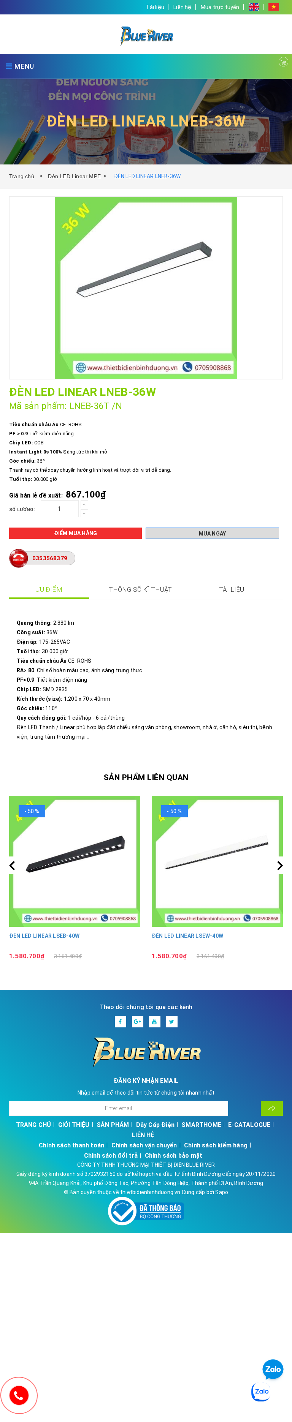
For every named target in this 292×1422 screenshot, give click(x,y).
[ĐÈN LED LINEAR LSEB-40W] (74, 861)
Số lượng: (22, 509)
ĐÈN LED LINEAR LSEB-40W (44, 936)
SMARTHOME (201, 1124)
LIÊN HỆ (143, 1135)
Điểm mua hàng (75, 533)
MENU (23, 66)
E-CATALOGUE (249, 1124)
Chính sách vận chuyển (144, 1145)
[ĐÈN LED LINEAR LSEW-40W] (217, 861)
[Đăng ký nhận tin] (272, 1108)
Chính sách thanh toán (71, 1145)
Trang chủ (23, 176)
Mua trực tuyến (220, 7)
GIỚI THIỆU (74, 1124)
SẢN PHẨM (113, 1124)
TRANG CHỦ (33, 1124)
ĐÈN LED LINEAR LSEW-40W (187, 936)
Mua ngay (212, 534)
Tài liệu (155, 7)
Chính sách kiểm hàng (216, 1145)
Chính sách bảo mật (174, 1155)
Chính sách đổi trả (111, 1155)
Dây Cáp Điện (155, 1124)
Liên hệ (182, 7)
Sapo (221, 1192)
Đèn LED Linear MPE (74, 176)
